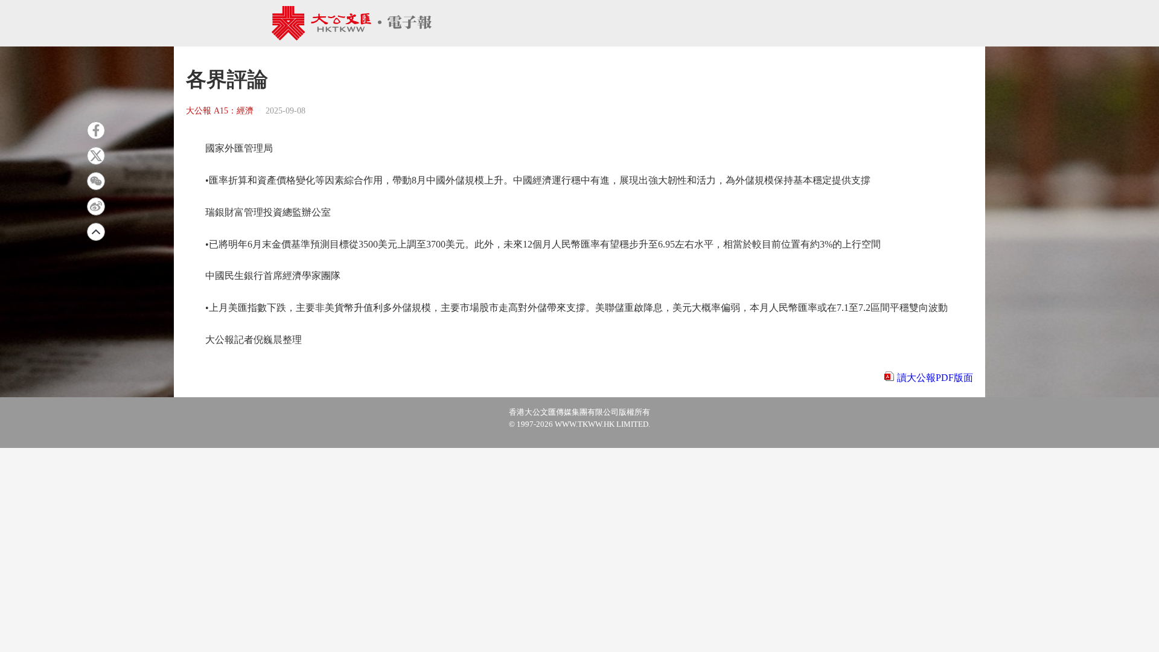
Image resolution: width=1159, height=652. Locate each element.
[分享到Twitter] (96, 156)
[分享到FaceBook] (96, 130)
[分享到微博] (96, 206)
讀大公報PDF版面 (935, 377)
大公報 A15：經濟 (220, 110)
